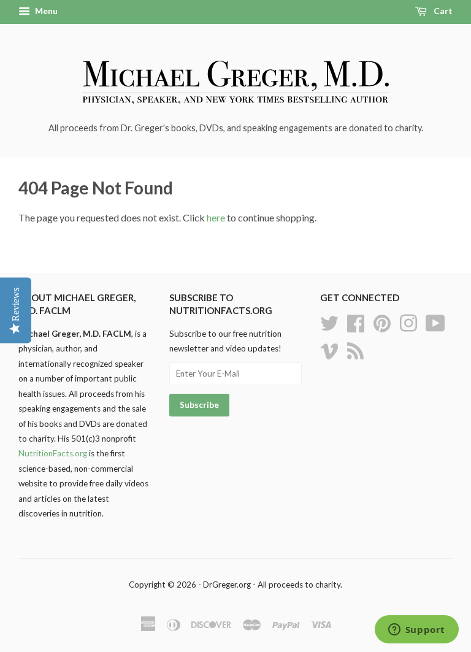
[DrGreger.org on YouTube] (435, 321)
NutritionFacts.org (52, 453)
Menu (45, 11)
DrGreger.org (227, 584)
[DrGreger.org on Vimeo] (329, 349)
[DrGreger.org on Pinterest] (382, 321)
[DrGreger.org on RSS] (355, 349)
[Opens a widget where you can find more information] (416, 630)
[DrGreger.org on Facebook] (356, 321)
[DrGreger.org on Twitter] (329, 321)
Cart (442, 11)
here (216, 217)
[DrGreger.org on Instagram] (408, 321)
